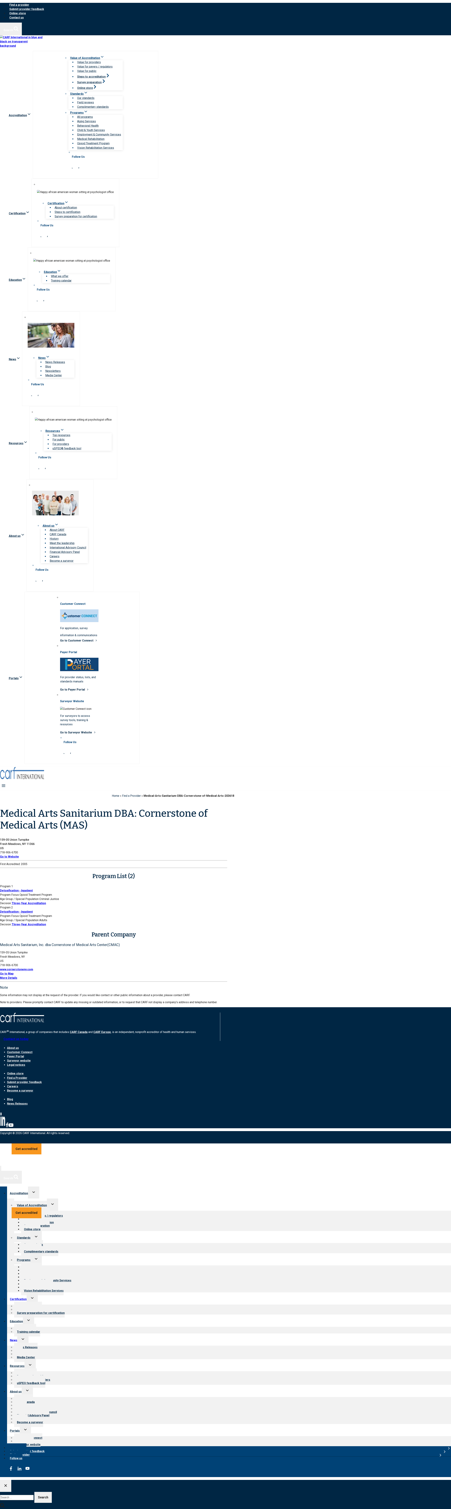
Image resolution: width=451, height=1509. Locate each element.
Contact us (16, 17)
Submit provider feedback (26, 9)
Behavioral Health (88, 125)
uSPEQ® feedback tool (66, 448)
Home (115, 795)
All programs (85, 117)
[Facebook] (7, 1126)
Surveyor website (19, 1060)
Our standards (85, 98)
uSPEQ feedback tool (31, 1383)
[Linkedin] (3, 1126)
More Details (8, 978)
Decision (5, 903)
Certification (18, 1299)
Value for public (86, 71)
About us (13, 1048)
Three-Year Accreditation (29, 903)
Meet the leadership (62, 543)
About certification (66, 207)
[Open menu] (3, 785)
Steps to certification (67, 212)
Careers (54, 556)
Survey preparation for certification (76, 216)
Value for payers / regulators (95, 66)
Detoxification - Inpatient (16, 890)
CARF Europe (102, 1032)
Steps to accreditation (91, 76)
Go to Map (7, 973)
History (54, 538)
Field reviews (85, 102)
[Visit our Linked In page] (72, 167)
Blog (48, 366)
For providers (60, 444)
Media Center (53, 375)
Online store (17, 13)
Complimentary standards (93, 107)
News (13, 1340)
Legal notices (16, 1065)
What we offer (59, 276)
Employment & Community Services (99, 134)
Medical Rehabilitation (90, 139)
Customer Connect (19, 1052)
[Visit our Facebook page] (78, 167)
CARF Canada (58, 534)
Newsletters (53, 371)
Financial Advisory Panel (65, 552)
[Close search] (5, 1486)
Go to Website (9, 856)
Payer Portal (15, 1056)
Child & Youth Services (91, 130)
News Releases (55, 362)
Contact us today (16, 1039)
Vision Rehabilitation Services (95, 147)
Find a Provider (131, 795)
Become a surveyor (61, 560)
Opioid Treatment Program (93, 143)
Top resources (61, 435)
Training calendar (61, 280)
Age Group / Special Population (19, 899)
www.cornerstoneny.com (16, 969)
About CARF (57, 530)
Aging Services (86, 121)
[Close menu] (0, 1168)
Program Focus (9, 894)
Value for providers (89, 62)
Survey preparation (89, 82)
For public (58, 439)
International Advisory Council (68, 547)
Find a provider (19, 5)
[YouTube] (10, 1126)
